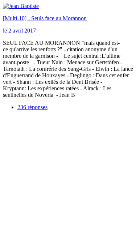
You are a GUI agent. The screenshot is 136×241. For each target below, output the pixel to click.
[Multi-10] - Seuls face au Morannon (45, 18)
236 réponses (32, 107)
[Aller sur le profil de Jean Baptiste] (21, 6)
